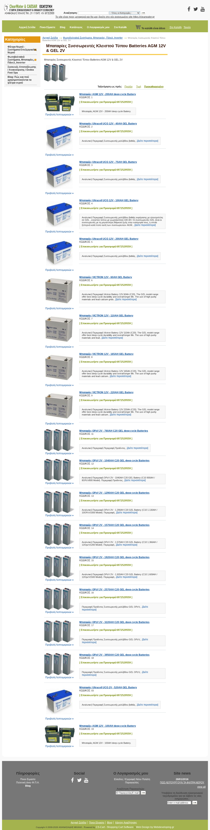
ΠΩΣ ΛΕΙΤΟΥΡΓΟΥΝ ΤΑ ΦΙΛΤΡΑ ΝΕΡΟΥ (182, 782)
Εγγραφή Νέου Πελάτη (137, 779)
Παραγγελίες (132, 782)
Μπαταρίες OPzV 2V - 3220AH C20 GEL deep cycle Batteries (114, 622)
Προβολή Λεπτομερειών (59, 114)
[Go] (143, 792)
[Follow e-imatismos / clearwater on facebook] (189, 10)
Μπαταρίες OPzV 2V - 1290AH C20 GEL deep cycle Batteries (114, 492)
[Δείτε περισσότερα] (147, 140)
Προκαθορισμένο (153, 86)
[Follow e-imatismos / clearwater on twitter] (196, 10)
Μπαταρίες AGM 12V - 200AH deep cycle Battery (107, 94)
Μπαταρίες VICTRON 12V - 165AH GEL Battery (106, 354)
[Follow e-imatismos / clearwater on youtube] (203, 10)
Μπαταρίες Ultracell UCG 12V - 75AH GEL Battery (108, 162)
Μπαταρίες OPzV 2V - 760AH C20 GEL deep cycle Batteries (113, 430)
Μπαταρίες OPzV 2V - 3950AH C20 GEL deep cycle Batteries (114, 654)
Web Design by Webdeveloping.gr (155, 827)
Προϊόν (128, 86)
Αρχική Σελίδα (27, 27)
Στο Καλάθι (120, 27)
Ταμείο (187, 27)
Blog (62, 27)
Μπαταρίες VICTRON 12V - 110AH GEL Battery (106, 315)
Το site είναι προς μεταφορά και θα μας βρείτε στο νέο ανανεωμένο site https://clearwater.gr (105, 16)
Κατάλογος (76, 27)
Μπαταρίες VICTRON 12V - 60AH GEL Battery (105, 277)
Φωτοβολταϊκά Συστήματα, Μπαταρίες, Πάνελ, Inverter (21, 59)
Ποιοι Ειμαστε (27, 779)
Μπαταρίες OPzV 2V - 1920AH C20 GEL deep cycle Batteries (114, 557)
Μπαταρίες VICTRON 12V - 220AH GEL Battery (106, 392)
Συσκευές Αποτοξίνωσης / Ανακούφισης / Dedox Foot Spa (22, 70)
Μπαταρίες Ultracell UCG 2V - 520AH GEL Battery (108, 687)
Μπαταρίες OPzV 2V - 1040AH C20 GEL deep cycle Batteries (114, 460)
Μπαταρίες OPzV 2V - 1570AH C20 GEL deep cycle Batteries (114, 525)
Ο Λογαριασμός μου (98, 27)
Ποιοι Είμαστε (47, 27)
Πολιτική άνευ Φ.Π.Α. (27, 782)
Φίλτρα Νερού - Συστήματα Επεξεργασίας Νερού (22, 49)
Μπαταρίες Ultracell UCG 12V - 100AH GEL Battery (108, 200)
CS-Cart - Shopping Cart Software (115, 827)
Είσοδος (118, 779)
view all (201, 786)
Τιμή (138, 86)
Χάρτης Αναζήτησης (126, 822)
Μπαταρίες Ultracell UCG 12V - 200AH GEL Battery (108, 238)
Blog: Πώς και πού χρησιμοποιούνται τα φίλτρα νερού (19, 80)
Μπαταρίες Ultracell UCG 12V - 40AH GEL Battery (108, 123)
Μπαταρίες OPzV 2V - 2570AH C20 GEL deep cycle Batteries (114, 589)
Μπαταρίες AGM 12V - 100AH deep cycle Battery (107, 725)
